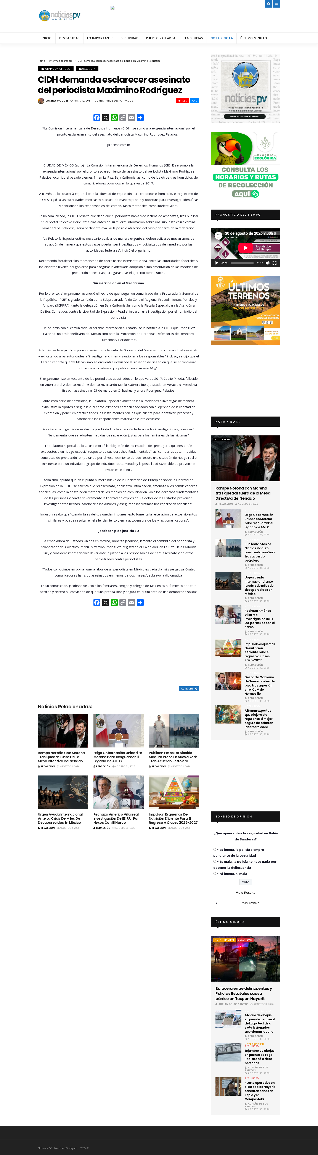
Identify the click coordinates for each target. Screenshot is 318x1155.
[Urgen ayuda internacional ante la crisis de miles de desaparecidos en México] (63, 792)
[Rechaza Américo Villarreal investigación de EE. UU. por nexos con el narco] (118, 792)
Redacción (47, 766)
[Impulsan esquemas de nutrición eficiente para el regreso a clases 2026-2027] (174, 792)
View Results (245, 892)
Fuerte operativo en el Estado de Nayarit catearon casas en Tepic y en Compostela (260, 1091)
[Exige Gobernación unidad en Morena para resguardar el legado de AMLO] (118, 731)
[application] (245, 247)
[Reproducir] (217, 263)
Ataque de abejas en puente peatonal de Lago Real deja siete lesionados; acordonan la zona (260, 1023)
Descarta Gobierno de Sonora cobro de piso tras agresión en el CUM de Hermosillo (260, 685)
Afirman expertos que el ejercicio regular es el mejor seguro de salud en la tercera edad (259, 718)
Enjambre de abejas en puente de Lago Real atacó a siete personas (259, 1056)
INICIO (47, 38)
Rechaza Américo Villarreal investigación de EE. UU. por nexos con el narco (116, 818)
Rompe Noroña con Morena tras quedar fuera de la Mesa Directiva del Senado (61, 757)
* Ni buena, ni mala (232, 873)
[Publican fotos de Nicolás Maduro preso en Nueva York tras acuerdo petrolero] (174, 731)
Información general (61, 60)
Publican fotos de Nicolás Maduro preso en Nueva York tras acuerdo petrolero (173, 757)
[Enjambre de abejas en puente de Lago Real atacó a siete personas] (228, 1052)
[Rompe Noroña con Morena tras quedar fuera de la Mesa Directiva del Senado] (63, 731)
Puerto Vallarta (160, 38)
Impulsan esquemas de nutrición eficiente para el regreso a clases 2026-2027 (173, 818)
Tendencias (193, 38)
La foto (266, 1011)
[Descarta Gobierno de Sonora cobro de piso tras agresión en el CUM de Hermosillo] (228, 681)
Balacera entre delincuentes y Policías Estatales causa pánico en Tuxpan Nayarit (243, 993)
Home (41, 60)
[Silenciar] (267, 263)
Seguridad (129, 38)
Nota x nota (221, 38)
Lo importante (100, 38)
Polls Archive (250, 903)
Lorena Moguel (56, 100)
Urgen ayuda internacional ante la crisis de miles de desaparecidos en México (60, 818)
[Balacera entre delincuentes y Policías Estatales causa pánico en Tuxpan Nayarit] (245, 959)
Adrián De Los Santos (233, 1004)
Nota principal (224, 939)
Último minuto (253, 38)
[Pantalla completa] (274, 263)
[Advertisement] (118, 646)
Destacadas (69, 38)
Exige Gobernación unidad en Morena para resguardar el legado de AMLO (117, 757)
